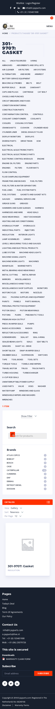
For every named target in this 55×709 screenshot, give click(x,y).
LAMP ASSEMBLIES (10, 239)
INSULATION (8, 234)
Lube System (8, 252)
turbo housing (10, 372)
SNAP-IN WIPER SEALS (30, 350)
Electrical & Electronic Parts (17, 150)
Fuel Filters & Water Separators (19, 185)
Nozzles (37, 292)
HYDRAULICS (29, 225)
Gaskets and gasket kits (33, 194)
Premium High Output (13, 319)
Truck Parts (38, 368)
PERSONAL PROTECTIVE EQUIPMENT (19, 306)
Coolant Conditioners (14, 118)
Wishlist (20, 3)
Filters (18, 167)
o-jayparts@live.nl (11, 634)
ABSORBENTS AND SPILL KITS (30, 65)
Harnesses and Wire (12, 212)
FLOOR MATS (33, 167)
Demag (26, 481)
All (4, 60)
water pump (8, 390)
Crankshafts (9, 127)
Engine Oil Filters (11, 163)
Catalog (10, 502)
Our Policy (7, 616)
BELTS (29, 83)
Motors (25, 292)
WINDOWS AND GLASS (29, 390)
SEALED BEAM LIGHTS (12, 341)
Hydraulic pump (10, 225)
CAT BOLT (42, 92)
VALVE (21, 386)
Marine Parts (25, 265)
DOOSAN (26, 488)
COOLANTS (36, 118)
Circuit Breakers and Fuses (16, 100)
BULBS (23, 87)
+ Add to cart (39, 570)
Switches (43, 355)
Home (5, 33)
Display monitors (11, 136)
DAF (26, 477)
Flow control (9, 172)
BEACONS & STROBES (12, 83)
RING (35, 332)
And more (25, 74)
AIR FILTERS (23, 69)
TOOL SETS (33, 359)
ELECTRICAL (7, 145)
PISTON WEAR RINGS (29, 310)
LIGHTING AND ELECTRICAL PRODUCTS (20, 248)
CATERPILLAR (26, 470)
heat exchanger (32, 216)
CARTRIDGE (28, 92)
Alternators (9, 74)
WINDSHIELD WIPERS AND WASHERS (18, 395)
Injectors (30, 230)
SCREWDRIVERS (9, 337)
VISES (30, 386)
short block (8, 350)
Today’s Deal (8, 603)
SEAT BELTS (42, 341)
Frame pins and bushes (14, 181)
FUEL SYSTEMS (9, 194)
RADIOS (28, 328)
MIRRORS (6, 279)
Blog (4, 607)
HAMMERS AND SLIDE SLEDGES (16, 208)
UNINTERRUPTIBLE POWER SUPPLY (18, 381)
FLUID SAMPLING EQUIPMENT (16, 176)
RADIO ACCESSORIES (11, 328)
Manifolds (7, 265)
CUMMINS (26, 474)
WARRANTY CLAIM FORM (18, 659)
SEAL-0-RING (39, 337)
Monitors (42, 288)
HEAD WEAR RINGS (10, 216)
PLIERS (18, 315)
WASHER (42, 386)
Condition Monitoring (14, 105)
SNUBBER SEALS (9, 355)
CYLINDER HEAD (41, 127)
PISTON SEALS (9, 310)
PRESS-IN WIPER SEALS (12, 323)
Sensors (6, 346)
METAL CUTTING (10, 274)
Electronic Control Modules (17, 158)
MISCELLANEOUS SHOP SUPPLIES (17, 288)
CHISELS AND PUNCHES (13, 96)
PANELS (17, 301)
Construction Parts (13, 109)
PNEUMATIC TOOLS (35, 315)
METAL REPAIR (29, 274)
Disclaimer (6, 705)
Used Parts (8, 386)
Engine (40, 158)
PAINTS (5, 301)
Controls (38, 114)
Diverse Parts (9, 141)
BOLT (38, 83)
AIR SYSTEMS (40, 69)
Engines (6, 167)
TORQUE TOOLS (9, 364)
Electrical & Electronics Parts (18, 154)
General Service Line (25, 199)
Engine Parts (32, 163)
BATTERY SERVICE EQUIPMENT (16, 78)
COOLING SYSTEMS (24, 123)
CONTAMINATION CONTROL (15, 114)
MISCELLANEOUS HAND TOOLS (16, 283)
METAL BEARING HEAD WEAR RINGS (18, 270)
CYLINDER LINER (9, 132)
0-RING (34, 60)
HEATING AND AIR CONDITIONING (18, 221)
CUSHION (24, 127)
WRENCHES (7, 399)
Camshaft (35, 87)
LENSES (27, 239)
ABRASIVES (7, 65)
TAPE (4, 359)
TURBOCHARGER (30, 372)
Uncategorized (18, 60)
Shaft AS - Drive (23, 346)
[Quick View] (44, 528)
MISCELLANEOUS (23, 279)
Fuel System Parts (26, 190)
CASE (26, 466)
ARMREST (39, 74)
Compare (44, 533)
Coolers (6, 123)
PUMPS (30, 323)
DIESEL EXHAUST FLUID (32, 132)
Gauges (6, 199)
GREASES (24, 203)
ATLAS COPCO (26, 455)
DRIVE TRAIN (26, 141)
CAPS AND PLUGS (10, 92)
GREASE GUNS (8, 203)
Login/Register (33, 3)
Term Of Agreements (12, 612)
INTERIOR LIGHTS (26, 234)
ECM (39, 141)
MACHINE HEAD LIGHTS (30, 252)
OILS (4, 297)
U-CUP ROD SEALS (10, 377)
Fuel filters (36, 181)
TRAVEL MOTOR (9, 368)
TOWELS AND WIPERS (31, 364)
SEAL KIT (25, 337)
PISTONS (6, 315)
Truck (24, 368)
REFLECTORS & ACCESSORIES (15, 332)
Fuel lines (7, 190)
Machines (34, 261)
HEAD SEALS (32, 212)
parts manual (32, 301)
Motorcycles (9, 292)
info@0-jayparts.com (13, 630)
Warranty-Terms (22, 705)
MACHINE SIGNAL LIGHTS (14, 257)
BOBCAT (26, 459)
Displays (29, 136)
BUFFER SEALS (8, 87)
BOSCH (26, 462)
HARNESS (39, 208)
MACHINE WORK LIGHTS (13, 261)
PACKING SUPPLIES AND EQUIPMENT (28, 297)
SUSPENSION (27, 355)
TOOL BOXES (17, 359)
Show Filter (26, 416)
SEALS (29, 341)
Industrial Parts (11, 230)
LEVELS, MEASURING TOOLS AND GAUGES (21, 243)
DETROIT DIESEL (26, 485)
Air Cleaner (8, 69)
